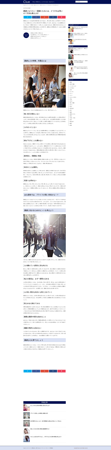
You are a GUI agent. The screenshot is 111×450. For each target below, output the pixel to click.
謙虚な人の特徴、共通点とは (37, 33)
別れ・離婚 (72, 102)
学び (71, 110)
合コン (71, 104)
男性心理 (71, 121)
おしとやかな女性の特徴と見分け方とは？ (40, 405)
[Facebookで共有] (36, 17)
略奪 (71, 123)
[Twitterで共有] (28, 17)
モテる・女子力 (73, 97)
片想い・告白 (72, 117)
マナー (71, 95)
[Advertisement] (44, 49)
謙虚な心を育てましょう (36, 38)
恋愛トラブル (72, 114)
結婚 (71, 125)
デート (71, 93)
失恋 (71, 106)
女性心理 (71, 108)
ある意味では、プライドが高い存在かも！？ (40, 34)
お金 (71, 89)
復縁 (71, 112)
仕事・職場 (72, 84)
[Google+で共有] (45, 17)
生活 (71, 119)
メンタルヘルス (73, 86)
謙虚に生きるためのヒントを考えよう (38, 36)
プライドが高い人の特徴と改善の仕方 (39, 413)
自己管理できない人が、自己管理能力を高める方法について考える (45, 421)
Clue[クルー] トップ (26, 5)
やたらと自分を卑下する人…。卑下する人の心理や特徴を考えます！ (46, 436)
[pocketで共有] (61, 17)
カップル (71, 91)
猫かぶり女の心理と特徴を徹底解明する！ (40, 428)
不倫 (71, 99)
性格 (32, 5)
